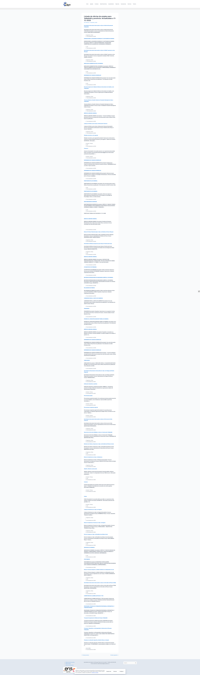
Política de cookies (95, 672)
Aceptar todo (108, 671)
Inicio (87, 3)
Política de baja (68, 663)
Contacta (96, 3)
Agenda (91, 3)
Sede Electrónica (103, 3)
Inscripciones (123, 3)
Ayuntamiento (111, 3)
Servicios (129, 3)
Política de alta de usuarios (70, 662)
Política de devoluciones (70, 665)
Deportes (117, 3)
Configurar (121, 671)
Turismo (134, 3)
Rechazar (115, 671)
